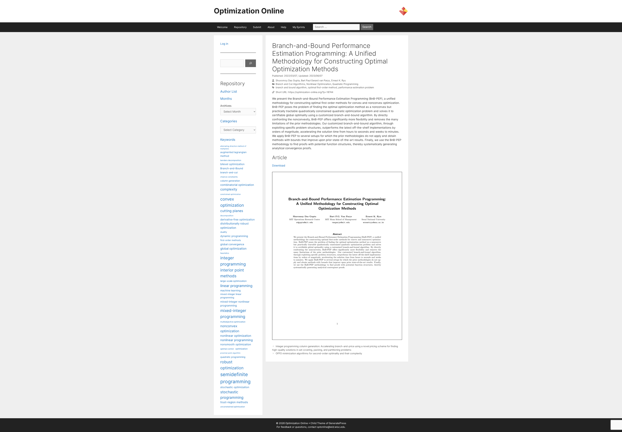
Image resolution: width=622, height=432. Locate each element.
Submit (257, 27)
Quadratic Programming (345, 84)
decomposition (226, 215)
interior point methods (232, 273)
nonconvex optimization (229, 328)
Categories (228, 121)
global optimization (233, 248)
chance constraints (229, 177)
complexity (228, 189)
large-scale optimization (233, 281)
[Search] (250, 63)
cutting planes (231, 211)
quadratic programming (232, 357)
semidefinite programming (235, 378)
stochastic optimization (234, 387)
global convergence (232, 244)
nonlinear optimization (235, 335)
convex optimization (232, 202)
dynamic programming (234, 236)
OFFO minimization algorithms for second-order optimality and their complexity (319, 353)
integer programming (233, 260)
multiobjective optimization (232, 322)
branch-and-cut (229, 172)
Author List (228, 91)
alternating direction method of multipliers (233, 147)
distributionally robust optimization (234, 225)
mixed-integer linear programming (230, 296)
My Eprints (299, 27)
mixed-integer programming (233, 313)
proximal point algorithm (230, 353)
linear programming (236, 286)
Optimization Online (249, 10)
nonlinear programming (236, 340)
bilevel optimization (232, 164)
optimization (241, 348)
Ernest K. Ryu (338, 80)
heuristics (224, 253)
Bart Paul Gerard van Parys (315, 80)
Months (226, 99)
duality (223, 232)
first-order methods (230, 240)
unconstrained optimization (232, 406)
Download (278, 165)
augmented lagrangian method (233, 154)
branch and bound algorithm (291, 87)
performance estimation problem (356, 87)
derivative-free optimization (237, 219)
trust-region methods (234, 402)
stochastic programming (231, 395)
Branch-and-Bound (231, 168)
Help (283, 27)
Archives (225, 105)
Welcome (222, 27)
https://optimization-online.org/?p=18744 (310, 92)
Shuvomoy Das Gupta (288, 80)
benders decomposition (230, 160)
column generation (230, 180)
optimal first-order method (322, 87)
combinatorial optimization (237, 184)
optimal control (227, 349)
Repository (240, 27)
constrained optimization (230, 194)
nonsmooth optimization (235, 344)
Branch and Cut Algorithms (290, 84)
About (271, 27)
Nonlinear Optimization (318, 84)
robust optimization (231, 364)
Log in (224, 43)
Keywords (227, 140)
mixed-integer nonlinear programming (234, 303)
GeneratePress (337, 423)
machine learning (230, 290)
